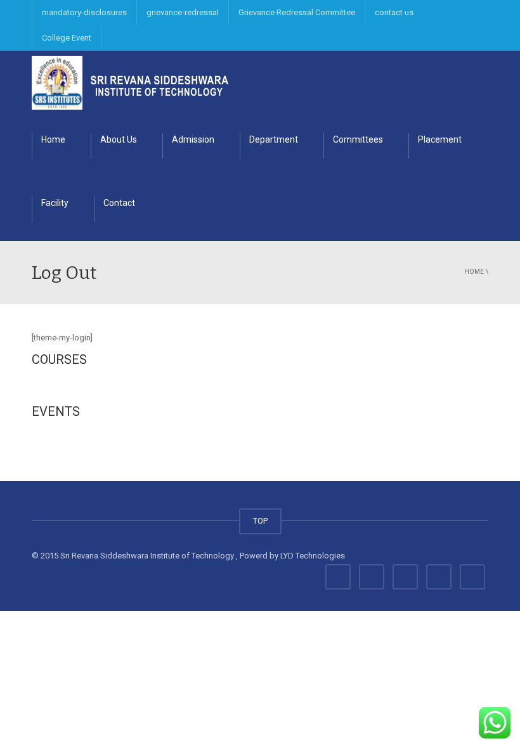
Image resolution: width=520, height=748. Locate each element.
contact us (394, 12)
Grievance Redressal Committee (296, 12)
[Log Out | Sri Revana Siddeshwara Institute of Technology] (130, 82)
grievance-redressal (182, 12)
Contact (119, 203)
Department (273, 139)
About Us (118, 139)
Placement (440, 139)
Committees (358, 139)
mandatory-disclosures (84, 12)
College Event (66, 37)
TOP (260, 521)
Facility (54, 203)
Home (53, 139)
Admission (193, 139)
